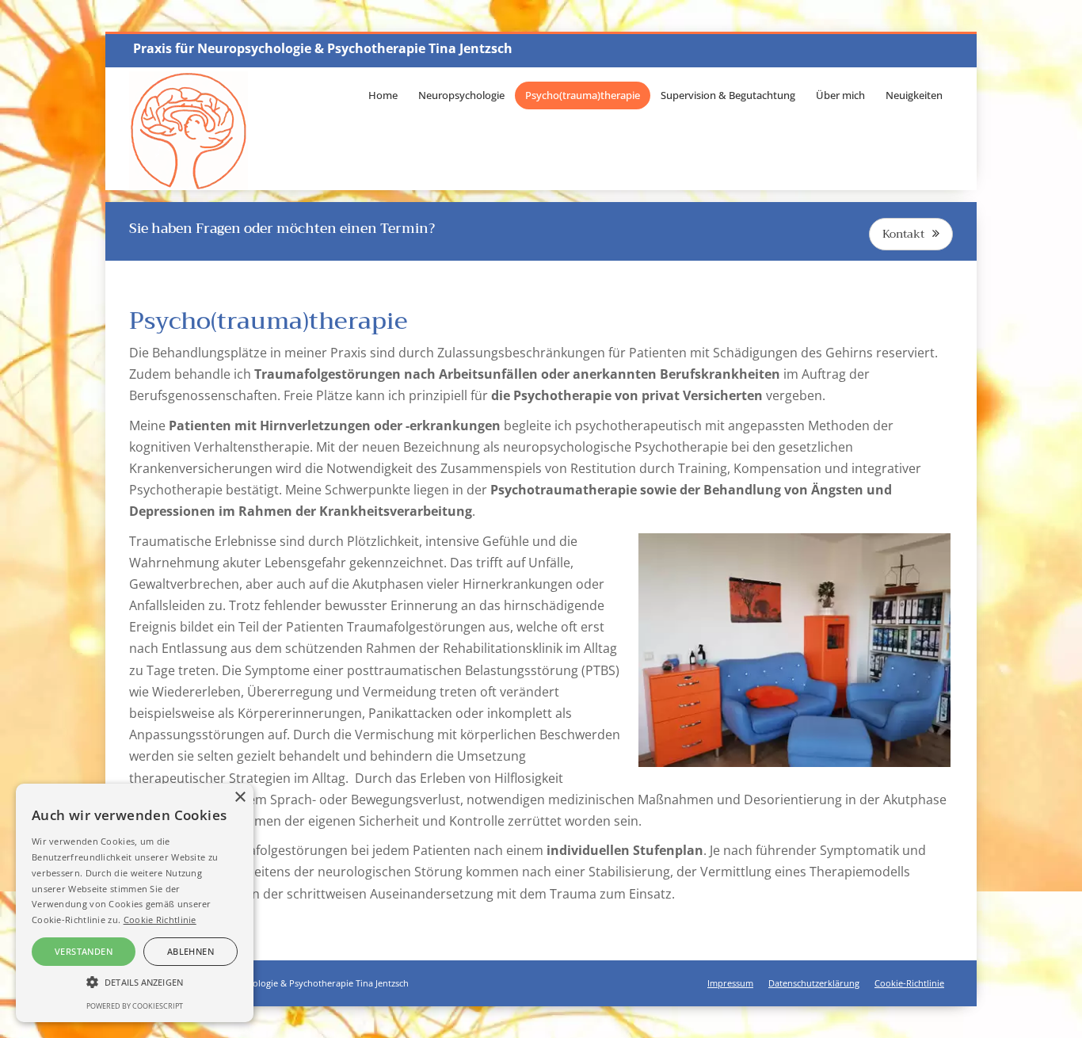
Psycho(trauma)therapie (582, 95)
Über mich (840, 95)
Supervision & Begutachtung (728, 95)
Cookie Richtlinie (160, 919)
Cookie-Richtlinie (909, 983)
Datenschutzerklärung (813, 983)
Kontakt (903, 233)
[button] (135, 982)
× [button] (240, 797)
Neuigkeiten (914, 95)
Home (383, 95)
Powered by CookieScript (134, 1006)
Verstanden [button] (83, 951)
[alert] (134, 903)
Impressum (730, 983)
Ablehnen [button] (190, 951)
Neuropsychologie (461, 95)
